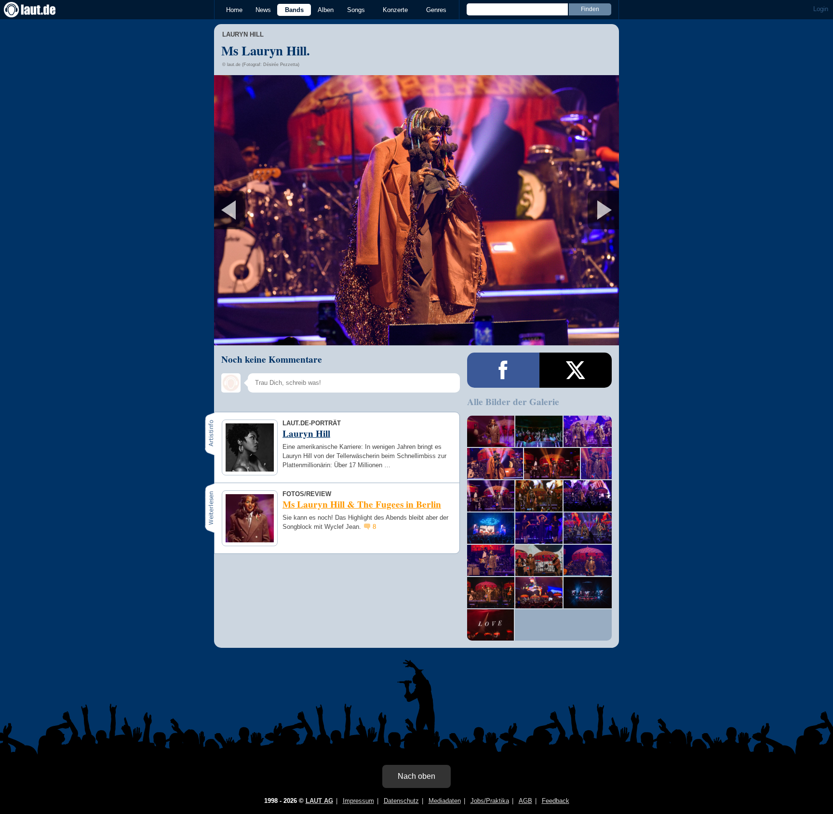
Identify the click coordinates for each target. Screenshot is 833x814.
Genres (436, 9)
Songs (356, 9)
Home (234, 9)
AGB (525, 800)
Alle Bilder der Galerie (513, 401)
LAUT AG (319, 800)
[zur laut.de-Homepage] (38, 9)
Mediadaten (445, 800)
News (263, 9)
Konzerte (395, 9)
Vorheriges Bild (281, 210)
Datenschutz (401, 800)
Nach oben (416, 776)
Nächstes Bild (416, 210)
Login (820, 9)
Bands (294, 9)
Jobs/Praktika (489, 800)
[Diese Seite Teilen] (503, 370)
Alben (326, 9)
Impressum (358, 800)
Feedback (555, 800)
